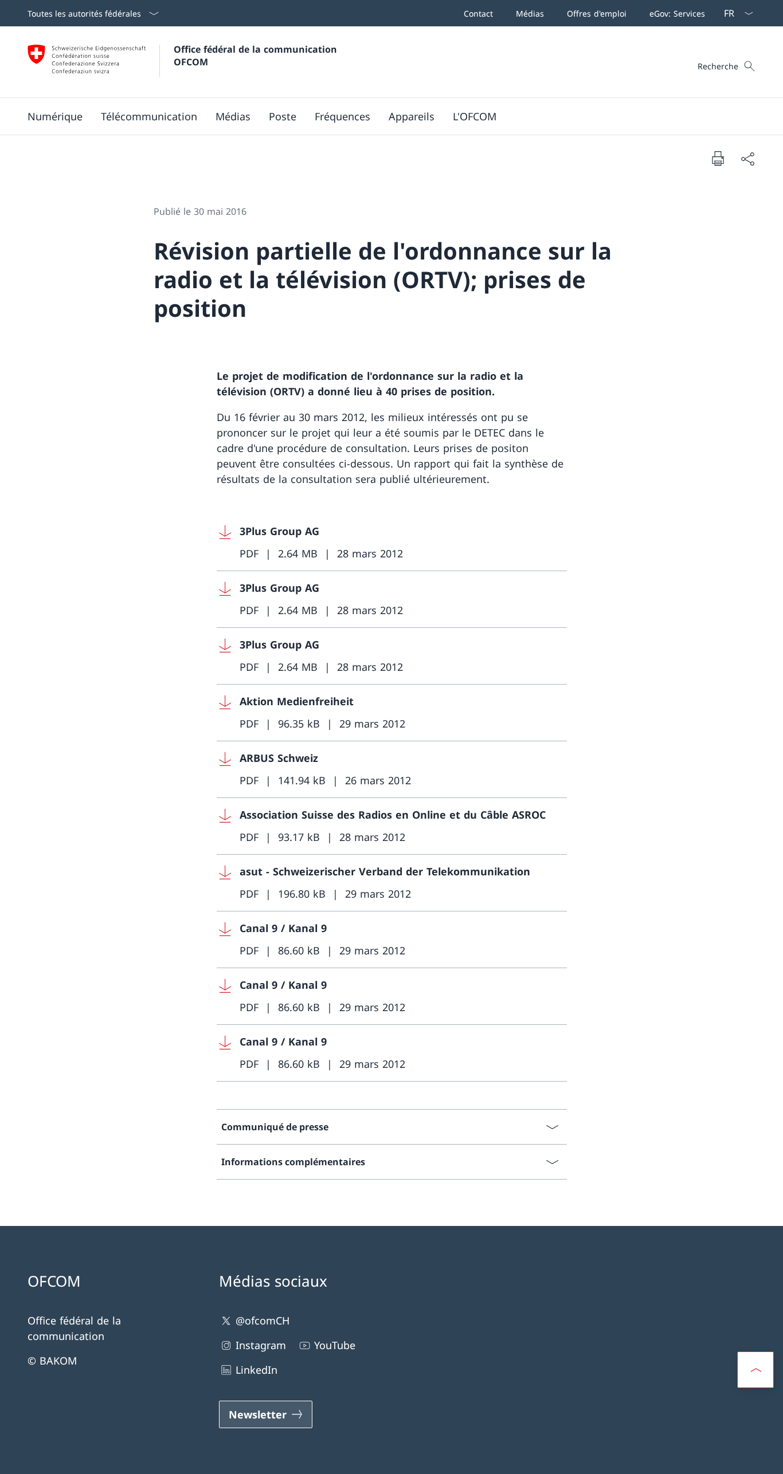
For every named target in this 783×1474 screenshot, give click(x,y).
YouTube (334, 1345)
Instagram (261, 1345)
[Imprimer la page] (718, 158)
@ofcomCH (262, 1320)
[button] (55, 116)
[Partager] (747, 158)
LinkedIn (256, 1370)
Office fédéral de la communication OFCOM (257, 55)
